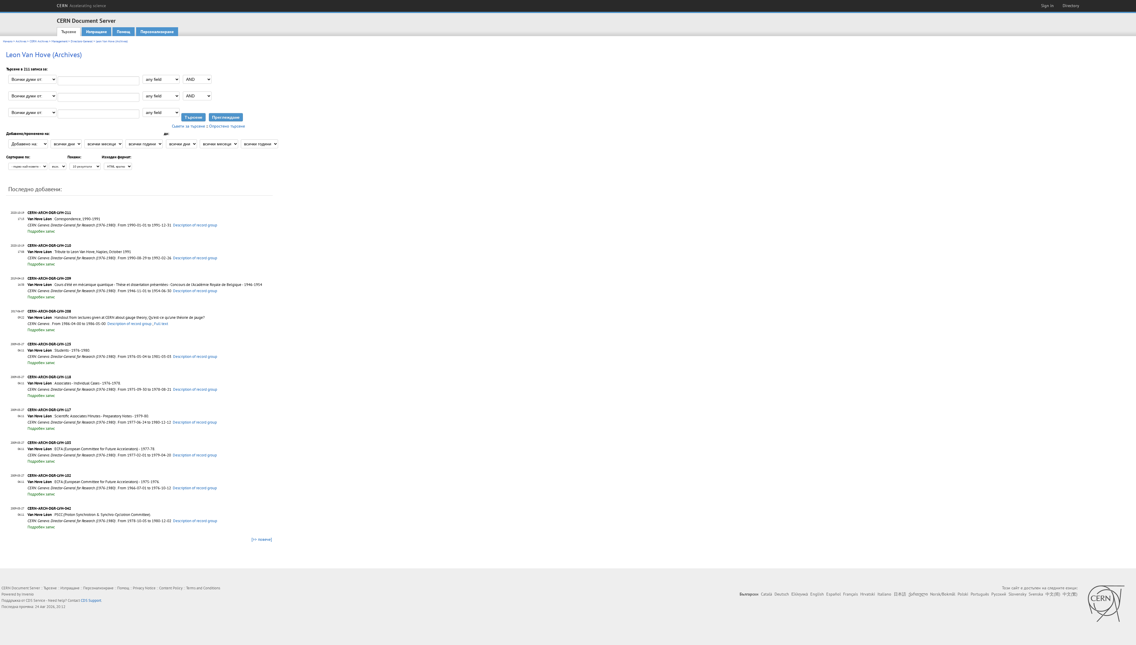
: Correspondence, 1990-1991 (64, 218)
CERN (81, 5)
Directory (1071, 5)
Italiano (884, 594)
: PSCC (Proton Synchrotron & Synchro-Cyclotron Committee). (89, 514)
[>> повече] (261, 539)
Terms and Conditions (203, 588)
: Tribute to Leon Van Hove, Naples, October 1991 (79, 251)
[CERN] (1106, 603)
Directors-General (82, 41)
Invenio (28, 594)
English (817, 594)
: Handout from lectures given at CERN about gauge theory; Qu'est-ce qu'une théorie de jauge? (116, 317)
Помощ (123, 31)
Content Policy (171, 588)
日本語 (900, 594)
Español (833, 594)
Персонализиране (157, 31)
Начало (7, 41)
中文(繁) (1070, 594)
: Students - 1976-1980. (59, 350)
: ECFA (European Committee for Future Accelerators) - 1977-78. (91, 448)
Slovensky (1017, 594)
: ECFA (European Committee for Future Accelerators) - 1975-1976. (94, 481)
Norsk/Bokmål (942, 594)
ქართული (918, 594)
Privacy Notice (144, 588)
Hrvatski (867, 594)
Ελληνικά (799, 594)
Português (980, 594)
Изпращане (96, 31)
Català (766, 594)
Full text (161, 323)
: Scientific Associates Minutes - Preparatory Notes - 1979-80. (88, 416)
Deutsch (781, 594)
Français (850, 594)
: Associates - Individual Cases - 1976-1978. (74, 383)
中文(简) (1052, 594)
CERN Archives (39, 41)
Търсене (68, 31)
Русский (998, 594)
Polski (963, 594)
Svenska (1036, 594)
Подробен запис (41, 231)
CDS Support (91, 600)
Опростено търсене (227, 126)
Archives (21, 41)
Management (59, 41)
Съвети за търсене (188, 126)
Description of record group (195, 225)
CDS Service (35, 600)
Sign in (1047, 5)
